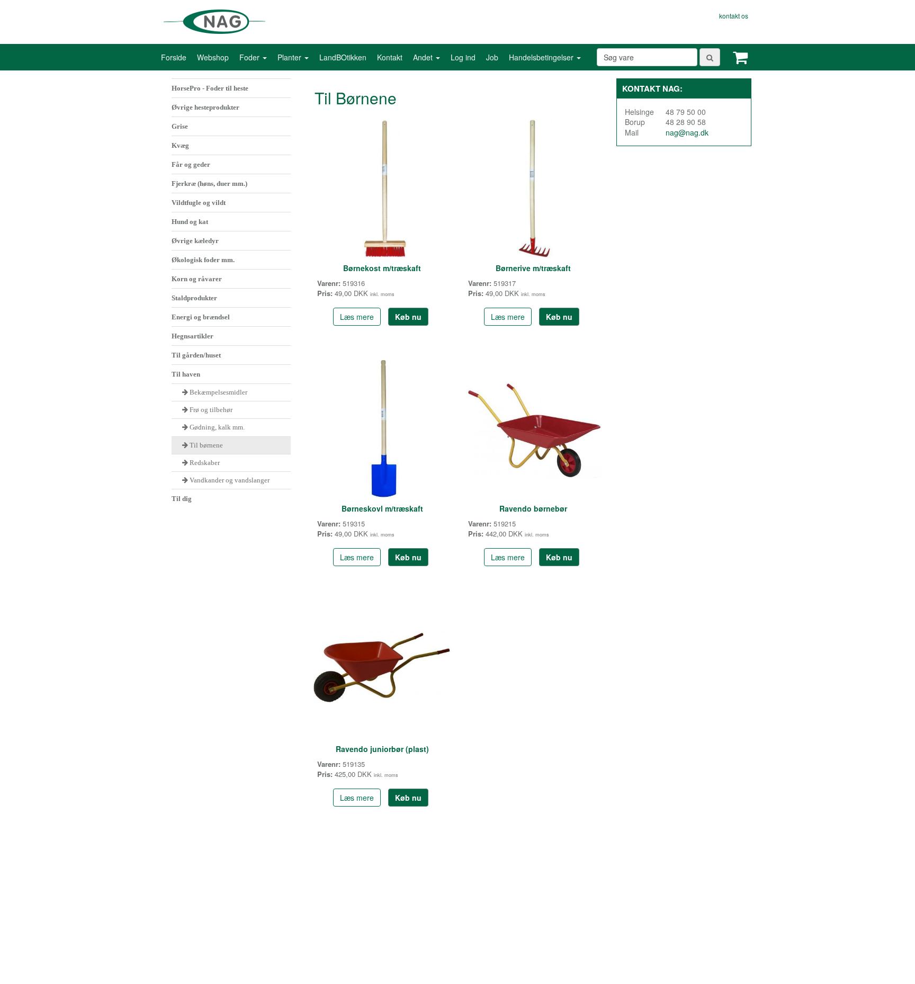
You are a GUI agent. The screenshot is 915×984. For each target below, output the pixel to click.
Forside (173, 57)
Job (492, 57)
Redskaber (204, 463)
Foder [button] (250, 57)
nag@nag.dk (687, 132)
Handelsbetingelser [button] (542, 57)
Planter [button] (290, 57)
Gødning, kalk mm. (217, 427)
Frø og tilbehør (211, 410)
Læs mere (357, 316)
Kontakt (389, 57)
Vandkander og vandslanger (230, 480)
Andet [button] (424, 57)
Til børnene (206, 445)
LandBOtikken (342, 57)
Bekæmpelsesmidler (218, 392)
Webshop (213, 57)
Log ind (463, 57)
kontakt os (733, 15)
